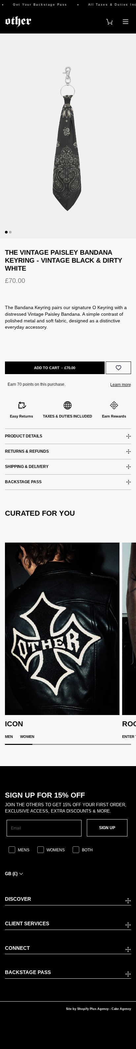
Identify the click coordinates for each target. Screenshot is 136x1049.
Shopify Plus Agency (93, 1009)
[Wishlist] (118, 367)
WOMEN (27, 737)
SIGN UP (107, 827)
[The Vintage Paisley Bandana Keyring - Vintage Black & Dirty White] (68, 135)
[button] (6, 232)
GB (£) (11, 873)
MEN (9, 737)
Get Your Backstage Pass (36, 4)
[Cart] (109, 21)
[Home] (18, 21)
